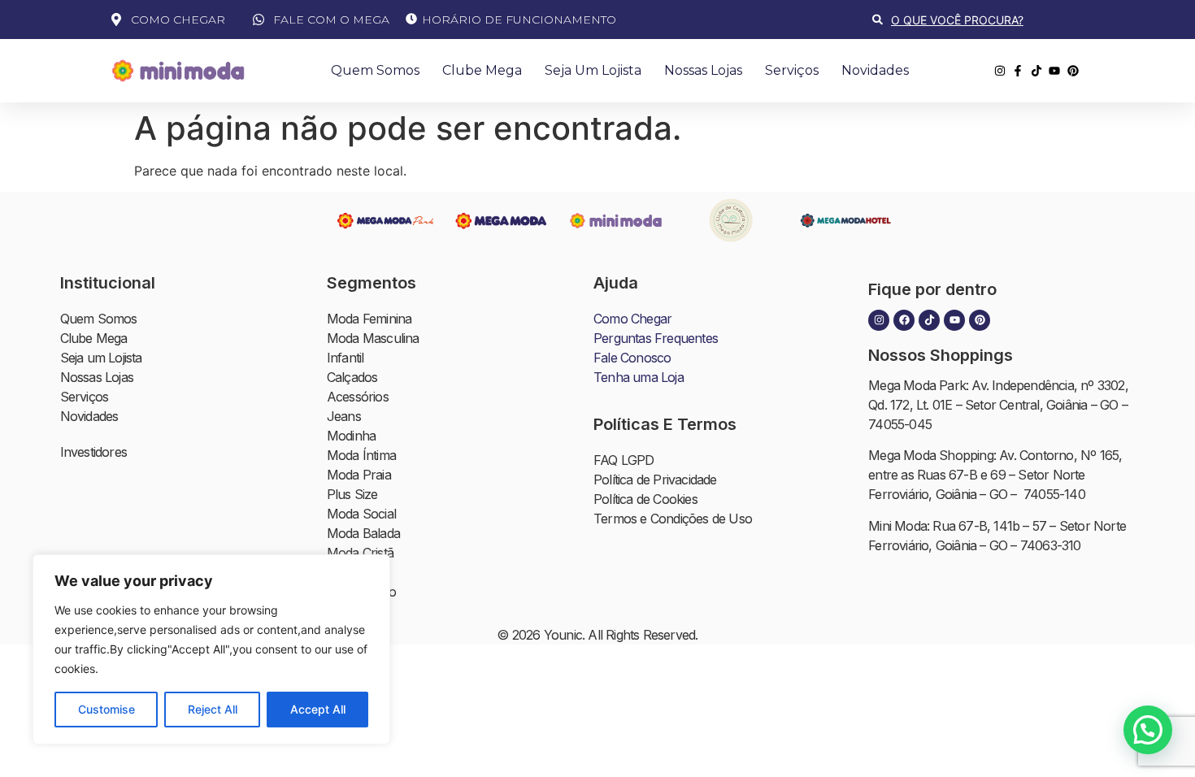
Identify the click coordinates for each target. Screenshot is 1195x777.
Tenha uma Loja (638, 377)
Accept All (317, 709)
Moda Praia (359, 475)
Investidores (93, 452)
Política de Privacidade (655, 479)
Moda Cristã (360, 553)
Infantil (345, 357)
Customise (106, 709)
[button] (1147, 729)
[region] (211, 649)
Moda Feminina (369, 318)
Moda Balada (363, 533)
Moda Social (361, 514)
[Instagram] (878, 320)
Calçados (352, 377)
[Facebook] (904, 320)
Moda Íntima (361, 455)
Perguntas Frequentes (655, 338)
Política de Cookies (645, 499)
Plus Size (352, 494)
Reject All (212, 709)
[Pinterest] (979, 320)
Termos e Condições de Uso (672, 518)
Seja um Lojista (593, 70)
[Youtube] (954, 320)
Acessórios (358, 396)
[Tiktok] (929, 320)
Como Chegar (632, 318)
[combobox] (978, 20)
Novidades (875, 70)
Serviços (792, 70)
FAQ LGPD (623, 460)
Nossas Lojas (703, 70)
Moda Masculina (373, 338)
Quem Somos (375, 70)
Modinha (351, 436)
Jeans (344, 416)
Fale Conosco (632, 357)
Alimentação (361, 592)
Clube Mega (482, 70)
